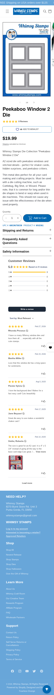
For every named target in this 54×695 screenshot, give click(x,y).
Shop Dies (11, 564)
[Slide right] (34, 102)
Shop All (10, 550)
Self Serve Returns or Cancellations (16, 643)
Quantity (6, 211)
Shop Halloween (13, 569)
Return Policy (12, 637)
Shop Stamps (12, 559)
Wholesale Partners (15, 617)
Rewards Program (14, 603)
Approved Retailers (16, 536)
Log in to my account (17, 529)
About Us (10, 589)
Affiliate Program (14, 608)
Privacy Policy (12, 654)
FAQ (8, 612)
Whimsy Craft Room (15, 593)
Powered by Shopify (16, 687)
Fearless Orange (27, 691)
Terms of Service (14, 659)
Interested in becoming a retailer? (23, 532)
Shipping (6, 144)
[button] (7, 11)
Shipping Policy (13, 650)
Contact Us (11, 632)
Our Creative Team (15, 598)
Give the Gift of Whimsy (17, 573)
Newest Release (13, 554)
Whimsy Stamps (20, 684)
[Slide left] (20, 102)
